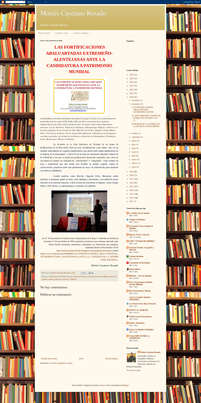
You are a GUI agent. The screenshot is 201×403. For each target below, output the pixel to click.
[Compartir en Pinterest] (92, 273)
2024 (131, 82)
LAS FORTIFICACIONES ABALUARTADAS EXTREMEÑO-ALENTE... (143, 109)
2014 (131, 190)
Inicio (81, 358)
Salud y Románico (137, 322)
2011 (131, 201)
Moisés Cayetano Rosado (73, 12)
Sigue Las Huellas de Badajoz (141, 329)
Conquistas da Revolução (139, 262)
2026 (131, 74)
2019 (131, 171)
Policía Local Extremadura (140, 316)
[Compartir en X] (87, 273)
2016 (131, 182)
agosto (134, 140)
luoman (102, 385)
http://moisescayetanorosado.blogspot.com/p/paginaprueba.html (84, 250)
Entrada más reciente (49, 358)
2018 (131, 175)
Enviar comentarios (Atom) (62, 363)
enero (134, 167)
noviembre (136, 104)
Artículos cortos (61, 32)
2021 (131, 93)
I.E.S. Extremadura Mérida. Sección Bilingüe (141, 283)
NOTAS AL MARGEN (138, 310)
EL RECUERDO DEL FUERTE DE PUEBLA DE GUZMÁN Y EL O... (146, 118)
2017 (131, 179)
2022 (131, 89)
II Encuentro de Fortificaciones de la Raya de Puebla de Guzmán (71, 276)
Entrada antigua (111, 358)
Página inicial (44, 32)
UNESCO (73, 279)
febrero (135, 163)
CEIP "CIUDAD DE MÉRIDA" (142, 241)
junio (134, 148)
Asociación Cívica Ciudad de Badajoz (141, 227)
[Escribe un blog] (84, 273)
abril (134, 155)
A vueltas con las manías (139, 213)
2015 (131, 186)
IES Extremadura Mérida (140, 290)
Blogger (126, 385)
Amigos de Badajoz (137, 219)
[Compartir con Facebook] (89, 273)
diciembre (136, 100)
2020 (131, 97)
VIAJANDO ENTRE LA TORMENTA (139, 337)
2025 (131, 78)
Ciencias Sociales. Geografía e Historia (141, 248)
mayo (134, 152)
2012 (131, 197)
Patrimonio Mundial (102, 276)
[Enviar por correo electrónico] (82, 273)
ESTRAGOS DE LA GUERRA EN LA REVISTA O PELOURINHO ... (145, 126)
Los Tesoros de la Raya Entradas (142, 303)
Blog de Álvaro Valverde (139, 234)
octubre (135, 133)
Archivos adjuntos (81, 32)
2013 (131, 194)
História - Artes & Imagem (140, 275)
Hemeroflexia (134, 269)
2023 (131, 85)
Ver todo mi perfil (133, 370)
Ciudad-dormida (136, 256)
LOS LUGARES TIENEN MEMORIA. (140, 298)
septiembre (136, 137)
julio (134, 144)
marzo (134, 159)
